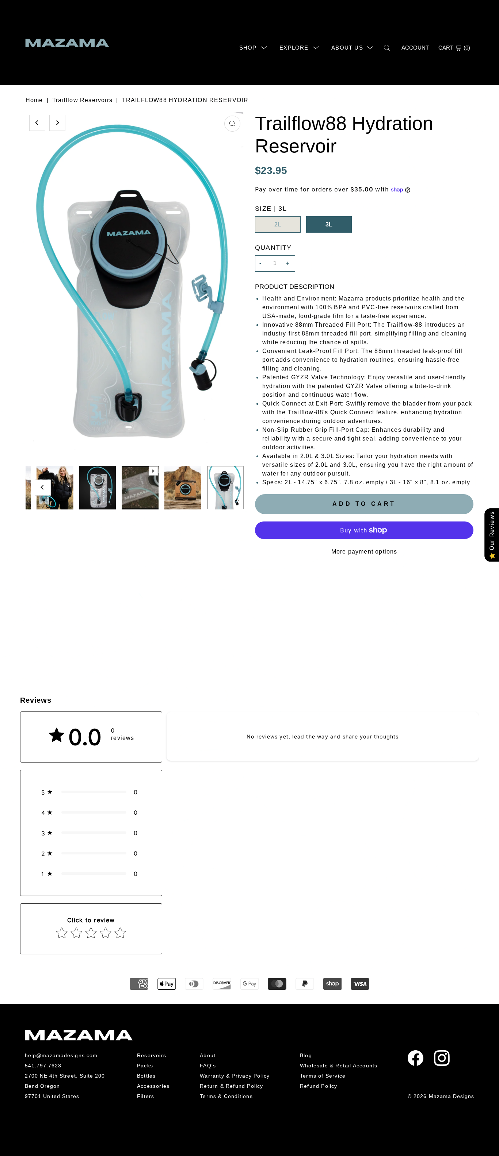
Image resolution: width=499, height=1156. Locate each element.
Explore (293, 47)
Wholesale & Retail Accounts (338, 1065)
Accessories (153, 1086)
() (454, 47)
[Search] (387, 48)
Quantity (273, 247)
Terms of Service (323, 1076)
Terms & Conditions (226, 1096)
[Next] (57, 123)
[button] (91, 792)
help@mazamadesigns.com (61, 1055)
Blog (306, 1055)
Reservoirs (151, 1055)
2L (277, 224)
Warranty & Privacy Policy (235, 1076)
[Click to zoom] (232, 124)
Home (34, 100)
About (208, 1055)
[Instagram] (442, 1058)
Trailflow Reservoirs (82, 100)
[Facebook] (415, 1058)
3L (328, 224)
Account (415, 47)
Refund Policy (319, 1086)
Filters (145, 1096)
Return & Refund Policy (231, 1086)
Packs (145, 1065)
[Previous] (37, 123)
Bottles (146, 1076)
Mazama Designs (452, 1096)
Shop (248, 47)
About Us (347, 47)
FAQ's (208, 1065)
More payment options (364, 551)
